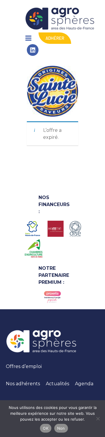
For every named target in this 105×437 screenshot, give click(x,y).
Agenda (84, 383)
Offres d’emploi (24, 366)
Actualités (57, 383)
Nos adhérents (23, 383)
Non (61, 428)
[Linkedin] (32, 50)
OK (45, 428)
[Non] (98, 419)
